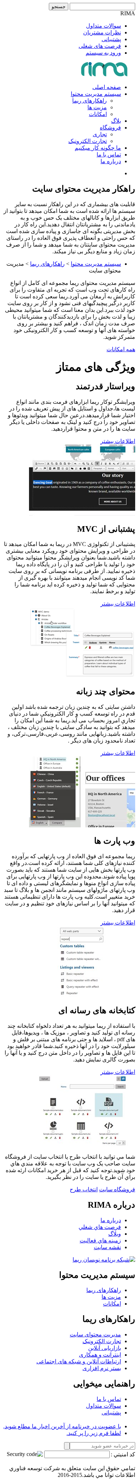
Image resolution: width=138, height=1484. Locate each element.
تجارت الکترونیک (87, 141)
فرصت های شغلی (100, 46)
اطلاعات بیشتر (117, 441)
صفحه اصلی (106, 87)
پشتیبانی (111, 39)
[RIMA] (104, 75)
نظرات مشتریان (102, 32)
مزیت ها (97, 107)
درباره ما (110, 161)
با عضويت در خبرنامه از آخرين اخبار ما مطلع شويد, (62, 1426)
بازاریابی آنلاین (104, 1348)
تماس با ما (109, 154)
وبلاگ (114, 1234)
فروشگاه (110, 128)
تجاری (100, 134)
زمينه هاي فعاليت (100, 1240)
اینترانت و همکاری (100, 1355)
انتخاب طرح (84, 1189)
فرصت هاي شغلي (100, 1227)
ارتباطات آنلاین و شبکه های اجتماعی (78, 1361)
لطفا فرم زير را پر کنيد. (94, 1433)
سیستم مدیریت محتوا (96, 94)
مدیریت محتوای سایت (95, 1334)
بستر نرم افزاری (101, 1368)
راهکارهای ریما (89, 101)
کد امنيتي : (123, 1454)
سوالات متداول (103, 26)
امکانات (98, 114)
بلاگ (116, 121)
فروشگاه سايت (117, 1189)
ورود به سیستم (103, 53)
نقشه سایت (107, 1247)
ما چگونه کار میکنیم (98, 148)
